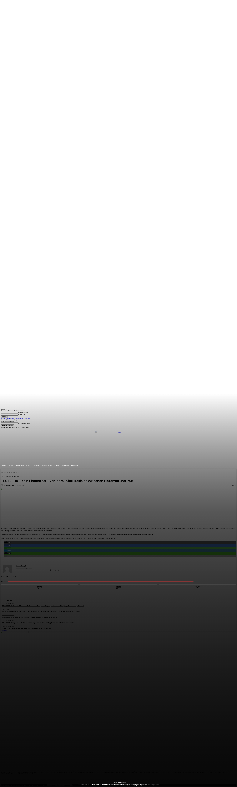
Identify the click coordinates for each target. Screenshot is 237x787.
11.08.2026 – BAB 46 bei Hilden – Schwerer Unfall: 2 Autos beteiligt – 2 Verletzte (119, 785)
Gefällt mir (39, 585)
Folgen (118, 585)
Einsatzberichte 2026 (119, 782)
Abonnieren (197, 585)
